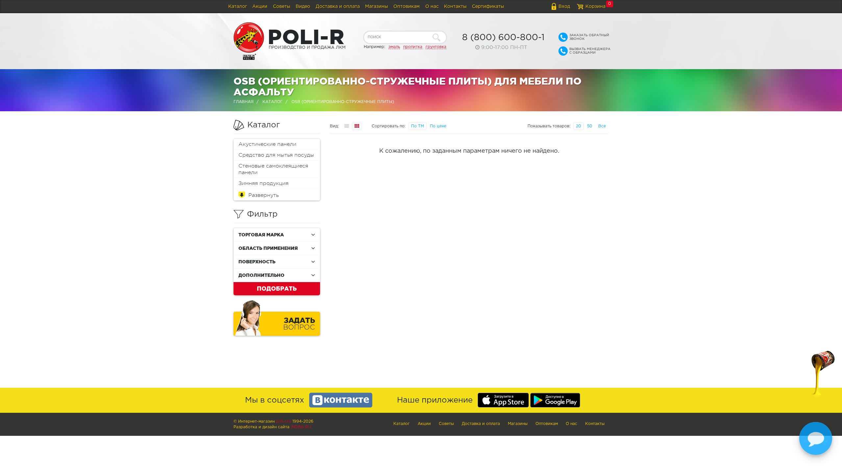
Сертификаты (488, 7)
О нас (432, 7)
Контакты (455, 7)
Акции (259, 7)
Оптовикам (406, 7)
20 (578, 126)
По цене (438, 126)
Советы (281, 7)
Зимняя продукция (263, 183)
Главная (244, 102)
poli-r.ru (283, 421)
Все (602, 126)
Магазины (376, 7)
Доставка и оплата (338, 7)
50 (589, 126)
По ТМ (417, 126)
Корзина (595, 7)
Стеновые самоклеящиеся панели (273, 169)
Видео (303, 7)
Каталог (237, 7)
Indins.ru (301, 427)
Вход (564, 7)
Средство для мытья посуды (276, 155)
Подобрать (277, 288)
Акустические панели (267, 144)
